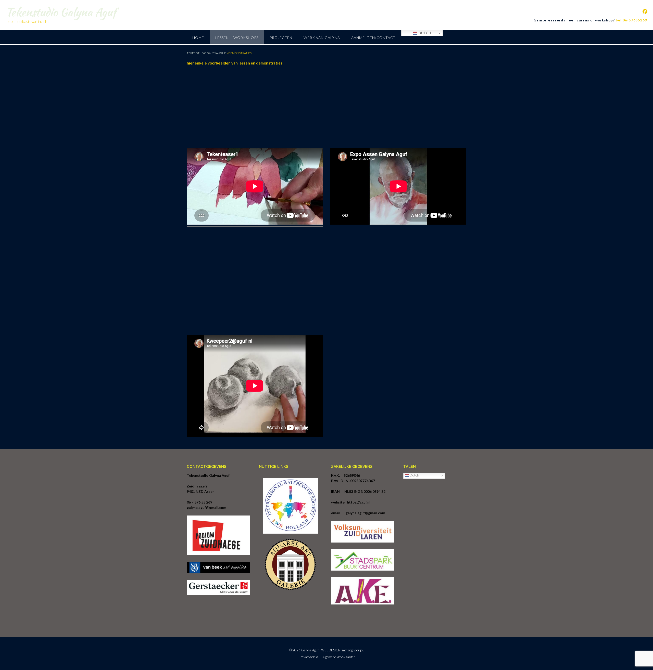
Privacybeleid (309, 657)
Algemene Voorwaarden (338, 657)
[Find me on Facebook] (645, 11)
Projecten (281, 37)
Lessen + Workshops (236, 37)
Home (198, 37)
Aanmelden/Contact (373, 37)
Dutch (424, 33)
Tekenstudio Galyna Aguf (61, 12)
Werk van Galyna (322, 37)
